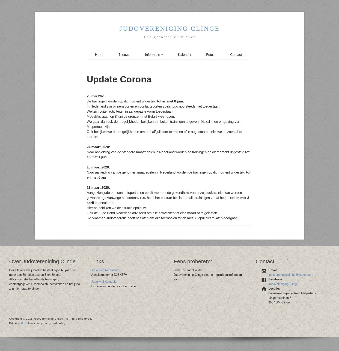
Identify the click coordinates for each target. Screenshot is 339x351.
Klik (24, 323)
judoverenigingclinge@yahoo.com (290, 274)
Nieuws (124, 55)
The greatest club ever (169, 37)
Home (99, 55)
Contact (236, 55)
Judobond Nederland (105, 270)
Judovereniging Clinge (169, 28)
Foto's (210, 55)
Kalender (184, 55)
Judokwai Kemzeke (104, 281)
